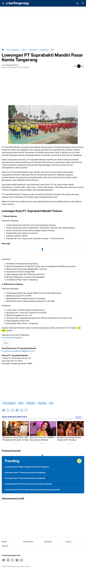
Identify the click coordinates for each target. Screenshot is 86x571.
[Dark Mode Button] (77, 3)
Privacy (68, 542)
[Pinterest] (17, 410)
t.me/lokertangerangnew (12, 337)
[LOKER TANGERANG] (17, 3)
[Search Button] (83, 3)
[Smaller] (75, 66)
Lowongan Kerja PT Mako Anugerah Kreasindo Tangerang (26, 467)
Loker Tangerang (12, 566)
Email (26, 8)
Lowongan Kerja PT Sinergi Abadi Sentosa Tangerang (24, 478)
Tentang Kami (28, 542)
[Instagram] (8, 560)
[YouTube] (17, 560)
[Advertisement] (43, 29)
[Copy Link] (26, 410)
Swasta (11, 8)
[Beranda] (3, 50)
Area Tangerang (9, 403)
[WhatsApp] (21, 410)
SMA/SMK (30, 403)
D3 (22, 8)
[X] (8, 410)
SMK (17, 8)
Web (51, 403)
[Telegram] (12, 410)
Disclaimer (48, 542)
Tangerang (42, 403)
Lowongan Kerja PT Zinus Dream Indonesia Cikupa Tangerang (28, 484)
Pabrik (4, 8)
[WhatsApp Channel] (21, 560)
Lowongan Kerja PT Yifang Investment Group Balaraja (24, 472)
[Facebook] (3, 410)
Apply (6, 343)
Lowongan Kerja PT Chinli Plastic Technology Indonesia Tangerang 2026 (32, 490)
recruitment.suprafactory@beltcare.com (18, 351)
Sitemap (5, 546)
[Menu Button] (3, 3)
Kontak (4, 542)
